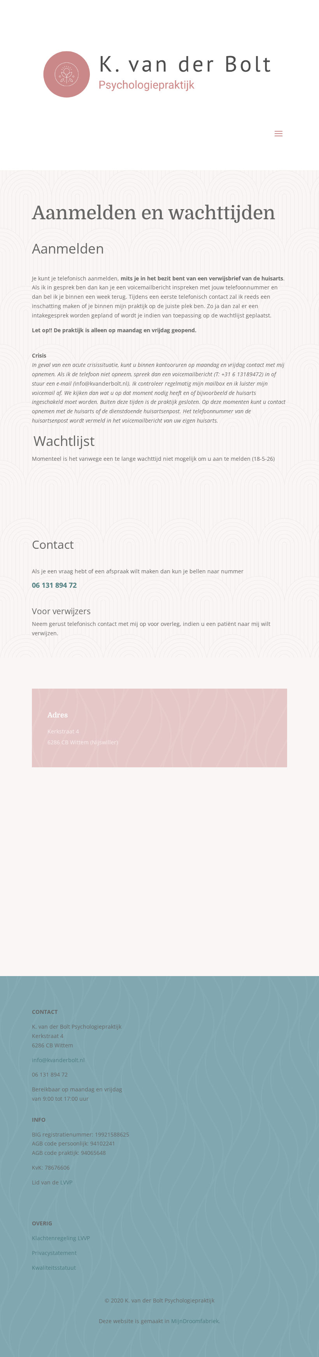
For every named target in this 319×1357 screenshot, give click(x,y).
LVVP (66, 1182)
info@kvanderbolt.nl (58, 1060)
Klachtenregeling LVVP (61, 1238)
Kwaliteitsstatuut (54, 1267)
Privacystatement (54, 1253)
